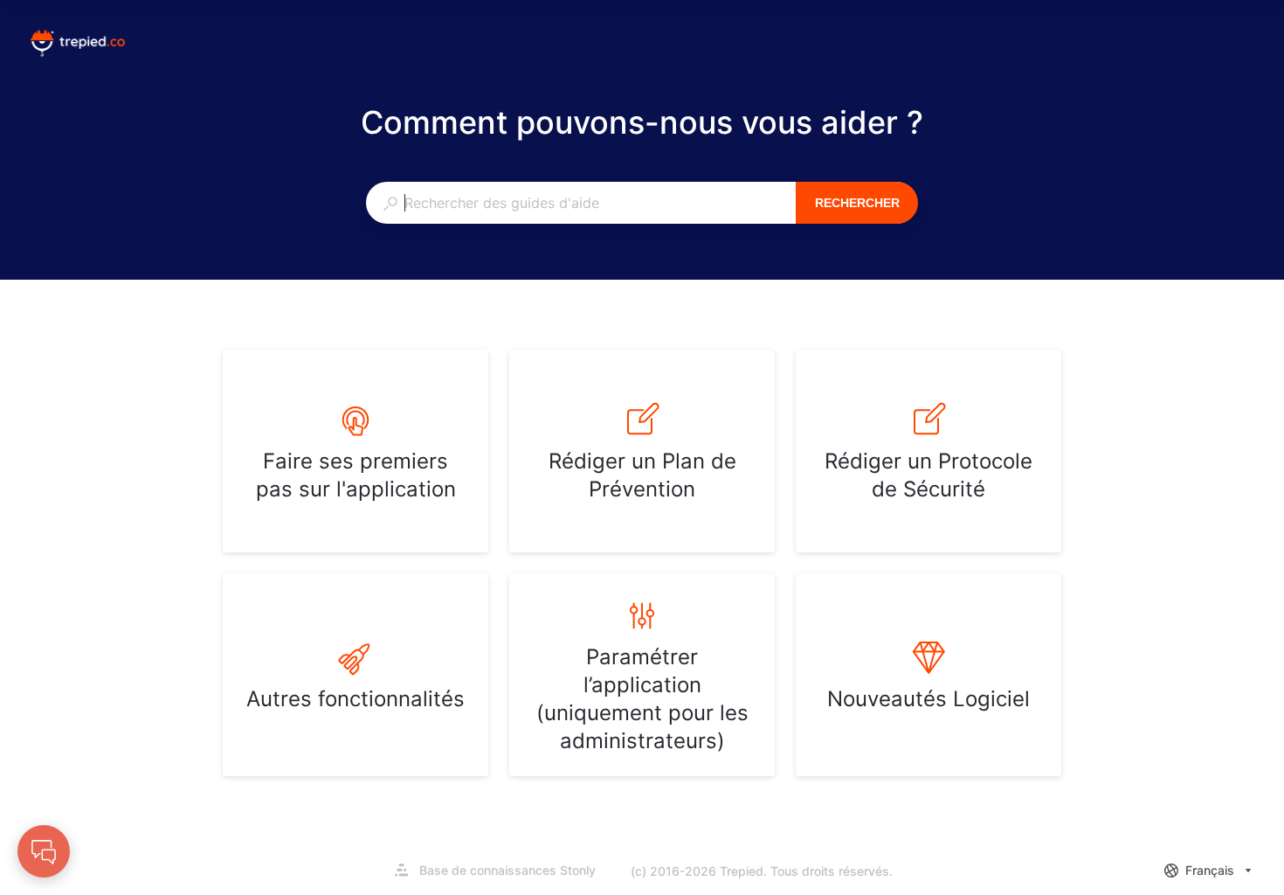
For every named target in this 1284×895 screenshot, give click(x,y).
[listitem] (355, 451)
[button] (43, 851)
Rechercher (857, 203)
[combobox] (580, 203)
